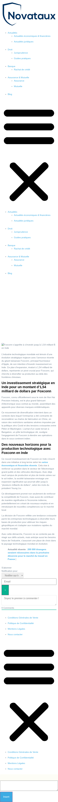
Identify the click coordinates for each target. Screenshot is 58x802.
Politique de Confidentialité (21, 623)
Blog (10, 94)
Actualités (12, 33)
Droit (10, 49)
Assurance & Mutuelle (18, 77)
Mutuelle (18, 86)
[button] (29, 154)
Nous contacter (15, 634)
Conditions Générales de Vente (23, 617)
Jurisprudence (21, 53)
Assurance (19, 80)
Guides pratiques (22, 58)
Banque (11, 66)
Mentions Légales (16, 629)
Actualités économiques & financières (32, 36)
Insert (6, 796)
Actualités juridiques (23, 41)
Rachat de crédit (22, 69)
